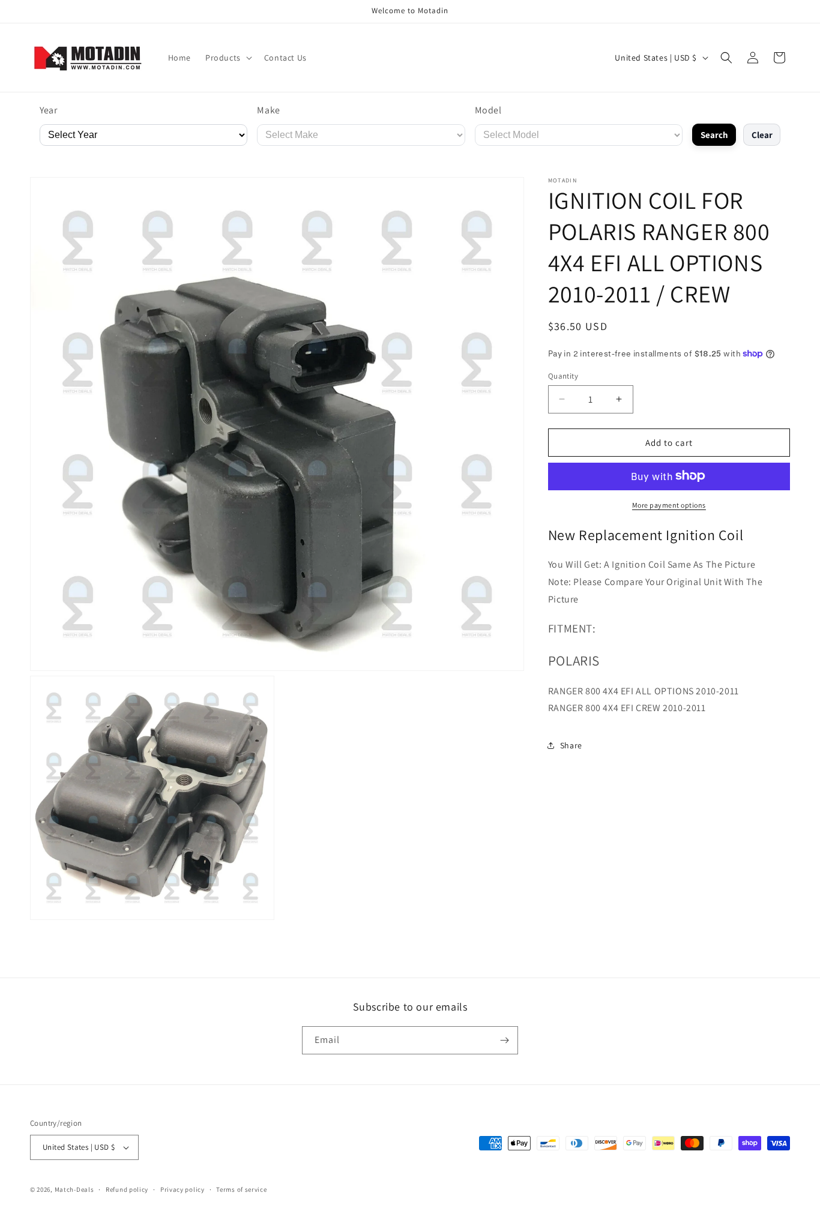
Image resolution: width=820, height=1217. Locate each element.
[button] (227, 57)
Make (268, 110)
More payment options (669, 504)
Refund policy (127, 1189)
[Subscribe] (504, 1040)
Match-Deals (74, 1189)
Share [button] (571, 744)
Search (714, 134)
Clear (762, 134)
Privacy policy (182, 1189)
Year (48, 110)
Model (488, 110)
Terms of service (241, 1189)
